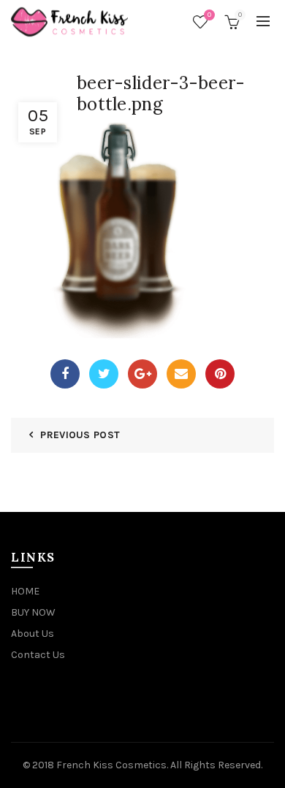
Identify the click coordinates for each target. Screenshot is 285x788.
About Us (32, 633)
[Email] (181, 374)
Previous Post (80, 435)
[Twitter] (103, 374)
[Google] (142, 374)
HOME (25, 591)
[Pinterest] (220, 374)
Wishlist (209, 15)
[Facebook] (65, 374)
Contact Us (38, 655)
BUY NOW (33, 612)
